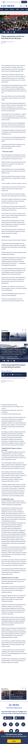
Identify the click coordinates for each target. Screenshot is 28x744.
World (22, 9)
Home (1, 9)
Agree (14, 741)
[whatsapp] (23, 724)
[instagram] (17, 724)
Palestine (12, 9)
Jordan (6, 9)
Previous (25, 330)
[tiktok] (17, 731)
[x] (11, 724)
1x (7, 374)
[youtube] (11, 731)
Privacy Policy (23, 736)
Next (23, 330)
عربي (24, 5)
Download (24, 2)
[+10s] (25, 374)
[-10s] (23, 374)
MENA (17, 9)
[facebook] (5, 724)
